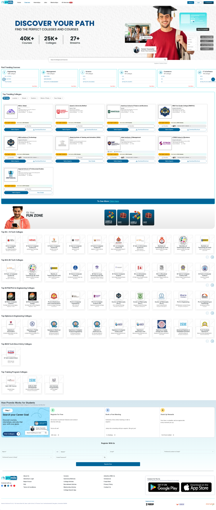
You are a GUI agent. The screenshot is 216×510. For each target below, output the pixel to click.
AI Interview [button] (65, 2)
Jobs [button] (45, 2)
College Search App (70, 490)
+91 (57, 452)
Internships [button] (37, 2)
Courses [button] (27, 2)
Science (88, 71)
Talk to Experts (15, 129)
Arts (126, 71)
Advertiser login (28, 479)
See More (34, 86)
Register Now (108, 464)
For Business (208, 2)
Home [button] (19, 2)
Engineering (12, 71)
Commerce (167, 71)
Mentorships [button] (54, 2)
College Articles (69, 481)
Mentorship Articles (70, 487)
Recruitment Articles (70, 484)
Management (51, 71)
